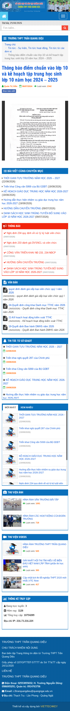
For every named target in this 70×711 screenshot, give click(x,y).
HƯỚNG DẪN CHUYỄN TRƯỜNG (22, 208)
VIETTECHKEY (49, 706)
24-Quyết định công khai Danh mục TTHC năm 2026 (37, 305)
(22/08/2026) (25, 421)
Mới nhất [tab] (10, 407)
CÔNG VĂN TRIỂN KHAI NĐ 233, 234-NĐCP (31, 252)
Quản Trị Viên (10, 86)
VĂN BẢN (13, 282)
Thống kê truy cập (19, 599)
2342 (49, 86)
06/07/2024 (27, 86)
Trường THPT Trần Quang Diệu (25, 38)
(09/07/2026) (9, 237)
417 (37, 584)
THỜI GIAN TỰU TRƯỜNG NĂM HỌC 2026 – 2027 (32, 178)
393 (37, 570)
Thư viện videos (17, 537)
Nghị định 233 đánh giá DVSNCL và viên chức (31, 242)
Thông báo (14, 226)
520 (37, 551)
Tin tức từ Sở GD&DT (20, 341)
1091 (38, 503)
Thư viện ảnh (15, 492)
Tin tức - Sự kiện (17, 48)
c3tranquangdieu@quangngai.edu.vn (32, 691)
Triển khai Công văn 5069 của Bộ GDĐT (25, 186)
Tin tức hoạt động (37, 48)
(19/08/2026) (25, 432)
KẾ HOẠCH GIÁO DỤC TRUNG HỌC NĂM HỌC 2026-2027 (36, 191)
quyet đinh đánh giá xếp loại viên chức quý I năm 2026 (35, 291)
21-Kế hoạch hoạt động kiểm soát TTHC (30, 317)
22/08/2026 (11, 351)
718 (37, 523)
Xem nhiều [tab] (27, 407)
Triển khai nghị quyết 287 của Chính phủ (27, 358)
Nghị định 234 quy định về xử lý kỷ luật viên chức (33, 233)
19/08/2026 (11, 362)
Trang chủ (10, 44)
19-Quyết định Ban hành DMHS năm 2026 (31, 326)
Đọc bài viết (9, 91)
